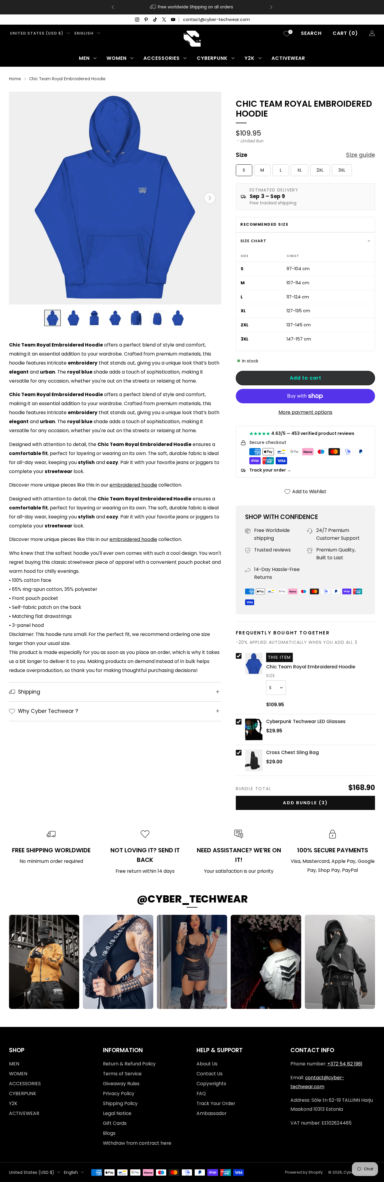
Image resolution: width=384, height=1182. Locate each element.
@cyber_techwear (192, 899)
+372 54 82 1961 (344, 1064)
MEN (84, 58)
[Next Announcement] (271, 7)
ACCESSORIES (161, 58)
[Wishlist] (287, 34)
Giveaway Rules (121, 1083)
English (84, 33)
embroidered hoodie (133, 485)
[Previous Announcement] (113, 7)
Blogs (109, 1133)
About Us (207, 1064)
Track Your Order (215, 1103)
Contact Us (209, 1074)
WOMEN (116, 58)
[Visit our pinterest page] (146, 19)
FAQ (201, 1093)
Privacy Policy (118, 1093)
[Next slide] (209, 198)
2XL (319, 170)
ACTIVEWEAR (288, 58)
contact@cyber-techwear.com (216, 20)
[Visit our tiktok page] (155, 19)
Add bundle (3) (305, 803)
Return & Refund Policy (129, 1064)
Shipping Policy (120, 1103)
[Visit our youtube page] (173, 19)
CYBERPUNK (212, 58)
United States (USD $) (36, 33)
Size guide (360, 155)
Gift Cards (115, 1123)
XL (299, 170)
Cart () (345, 33)
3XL (341, 170)
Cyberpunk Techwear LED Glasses (306, 722)
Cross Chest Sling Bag (292, 753)
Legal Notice (117, 1113)
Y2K (249, 58)
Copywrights (211, 1083)
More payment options (305, 412)
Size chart (253, 240)
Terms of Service (122, 1074)
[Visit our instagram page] (137, 19)
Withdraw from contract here (137, 1143)
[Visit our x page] (164, 19)
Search (311, 33)
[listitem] (192, 7)
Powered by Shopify (304, 1172)
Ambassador (211, 1113)
